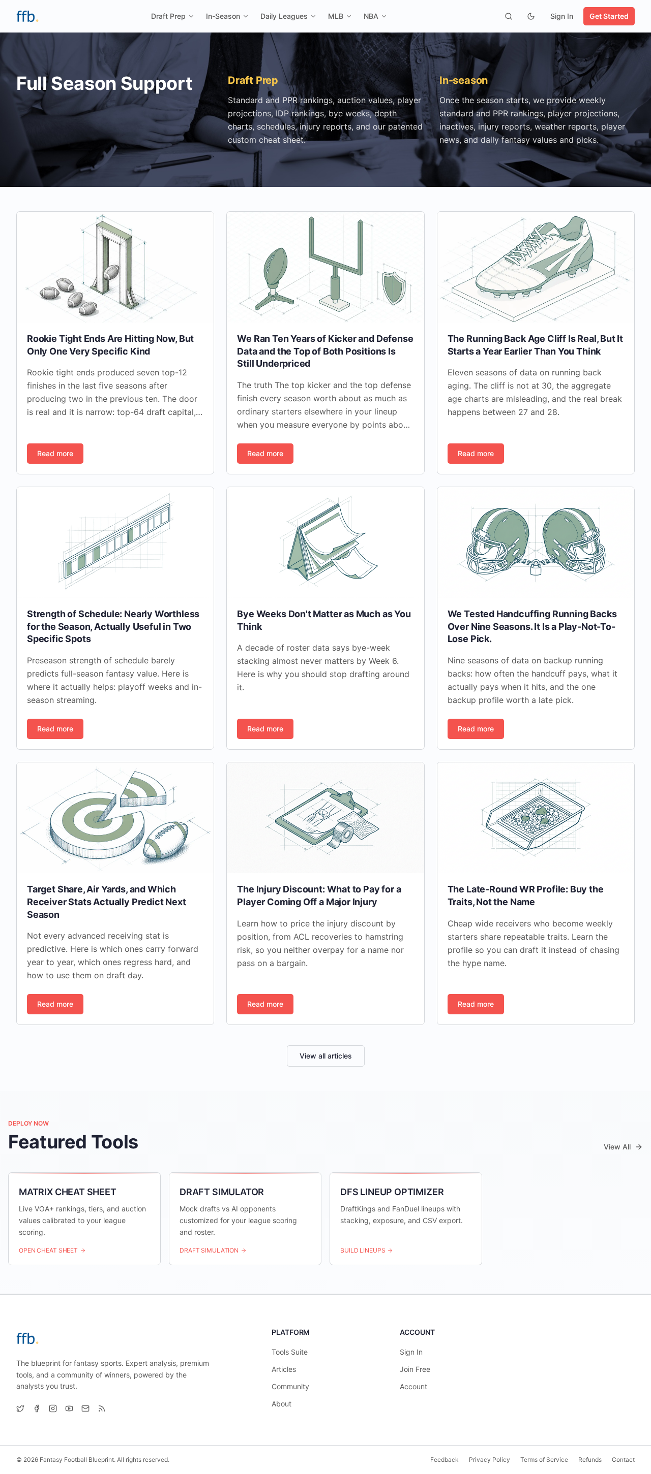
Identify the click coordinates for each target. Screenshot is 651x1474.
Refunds (590, 1459)
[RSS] (102, 1408)
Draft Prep (168, 16)
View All (617, 1146)
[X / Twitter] (20, 1408)
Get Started (609, 16)
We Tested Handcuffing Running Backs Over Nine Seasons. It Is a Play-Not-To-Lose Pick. (532, 626)
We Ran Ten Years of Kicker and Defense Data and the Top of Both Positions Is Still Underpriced (325, 351)
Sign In (561, 16)
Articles (284, 1369)
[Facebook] (37, 1408)
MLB (335, 16)
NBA (371, 16)
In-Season (223, 16)
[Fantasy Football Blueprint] (27, 16)
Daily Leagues (284, 16)
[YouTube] (69, 1408)
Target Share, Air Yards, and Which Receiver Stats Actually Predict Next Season (106, 902)
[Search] (508, 16)
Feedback (444, 1459)
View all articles (326, 1055)
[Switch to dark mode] (531, 16)
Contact (623, 1459)
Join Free (415, 1369)
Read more (55, 453)
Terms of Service (544, 1459)
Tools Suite (290, 1352)
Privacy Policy (489, 1459)
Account (413, 1386)
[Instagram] (53, 1408)
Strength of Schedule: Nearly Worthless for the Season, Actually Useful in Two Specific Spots (113, 626)
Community (290, 1386)
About (281, 1403)
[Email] (85, 1408)
